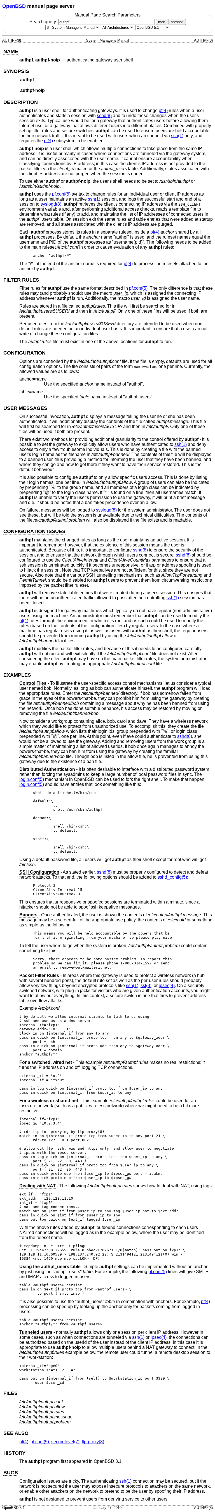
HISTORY (14, 1453)
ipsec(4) (167, 985)
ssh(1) (177, 135)
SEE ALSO (16, 1433)
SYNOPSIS (16, 71)
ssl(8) (146, 985)
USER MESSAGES (25, 408)
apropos (177, 22)
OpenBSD (14, 6)
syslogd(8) (51, 204)
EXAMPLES (17, 675)
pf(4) (163, 110)
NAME (10, 51)
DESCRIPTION (20, 102)
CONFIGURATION (24, 353)
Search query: (43, 21)
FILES (10, 1393)
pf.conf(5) (61, 194)
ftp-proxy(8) (93, 1441)
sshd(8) (104, 115)
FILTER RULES (21, 280)
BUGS (10, 1472)
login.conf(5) (31, 779)
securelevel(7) (65, 1441)
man (161, 22)
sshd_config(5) (172, 877)
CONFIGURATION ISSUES (34, 531)
